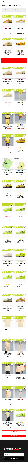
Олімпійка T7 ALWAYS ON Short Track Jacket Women (7, 401)
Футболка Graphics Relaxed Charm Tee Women (20, 331)
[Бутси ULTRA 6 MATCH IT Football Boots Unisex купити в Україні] (20, 232)
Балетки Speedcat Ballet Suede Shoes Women (20, 82)
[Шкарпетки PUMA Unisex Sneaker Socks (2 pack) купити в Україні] (7, 163)
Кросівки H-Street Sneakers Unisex (20, 53)
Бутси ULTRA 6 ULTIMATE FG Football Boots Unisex (7, 218)
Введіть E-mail (7, 454)
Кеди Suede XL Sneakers (20, 308)
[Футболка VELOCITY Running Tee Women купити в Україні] (7, 415)
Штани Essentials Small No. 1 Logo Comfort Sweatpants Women (20, 354)
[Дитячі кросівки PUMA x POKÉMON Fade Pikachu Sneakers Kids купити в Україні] (20, 186)
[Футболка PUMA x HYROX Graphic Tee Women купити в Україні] (7, 140)
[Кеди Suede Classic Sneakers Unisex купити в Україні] (20, 21)
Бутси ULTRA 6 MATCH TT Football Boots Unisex (20, 218)
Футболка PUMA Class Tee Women (8, 331)
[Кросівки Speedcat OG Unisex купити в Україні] (7, 21)
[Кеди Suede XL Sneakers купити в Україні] (20, 300)
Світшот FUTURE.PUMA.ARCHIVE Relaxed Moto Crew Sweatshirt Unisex (20, 378)
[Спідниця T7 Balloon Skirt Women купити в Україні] (20, 118)
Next (11, 28)
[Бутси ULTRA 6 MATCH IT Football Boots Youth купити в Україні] (20, 277)
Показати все (14, 435)
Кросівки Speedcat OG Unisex (7, 29)
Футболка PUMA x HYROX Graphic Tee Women (8, 149)
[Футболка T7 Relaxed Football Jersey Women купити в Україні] (7, 118)
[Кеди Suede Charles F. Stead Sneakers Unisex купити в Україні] (7, 95)
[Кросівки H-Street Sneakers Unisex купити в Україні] (20, 44)
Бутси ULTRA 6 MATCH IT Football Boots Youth (20, 286)
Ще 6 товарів (14, 431)
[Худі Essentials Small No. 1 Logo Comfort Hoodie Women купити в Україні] (7, 368)
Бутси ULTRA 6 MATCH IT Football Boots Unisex (20, 241)
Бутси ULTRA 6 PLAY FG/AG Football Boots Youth (20, 264)
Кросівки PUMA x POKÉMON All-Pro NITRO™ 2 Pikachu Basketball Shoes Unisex (20, 149)
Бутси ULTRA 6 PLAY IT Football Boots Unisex (7, 241)
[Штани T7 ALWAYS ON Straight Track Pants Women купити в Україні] (20, 95)
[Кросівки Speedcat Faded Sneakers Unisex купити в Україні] (7, 44)
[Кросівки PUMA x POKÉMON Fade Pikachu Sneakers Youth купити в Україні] (7, 186)
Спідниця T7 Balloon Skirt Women (20, 127)
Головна (5, 1)
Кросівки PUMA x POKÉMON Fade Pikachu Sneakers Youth (7, 195)
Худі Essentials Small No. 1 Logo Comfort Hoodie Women (7, 377)
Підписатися (14, 458)
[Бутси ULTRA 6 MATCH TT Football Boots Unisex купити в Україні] (20, 209)
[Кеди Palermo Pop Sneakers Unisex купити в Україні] (7, 300)
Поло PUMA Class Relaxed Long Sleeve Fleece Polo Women (8, 354)
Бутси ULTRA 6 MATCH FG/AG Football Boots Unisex (20, 424)
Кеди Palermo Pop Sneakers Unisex (7, 309)
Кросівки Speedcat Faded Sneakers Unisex (7, 53)
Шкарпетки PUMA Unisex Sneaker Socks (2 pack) (8, 173)
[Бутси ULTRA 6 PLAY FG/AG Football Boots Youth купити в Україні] (20, 254)
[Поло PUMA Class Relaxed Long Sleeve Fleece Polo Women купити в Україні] (7, 345)
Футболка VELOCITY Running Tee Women (7, 424)
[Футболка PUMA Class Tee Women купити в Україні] (7, 322)
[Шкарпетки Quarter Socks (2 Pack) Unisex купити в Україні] (20, 163)
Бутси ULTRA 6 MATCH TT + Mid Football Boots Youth (7, 286)
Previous (16, 28)
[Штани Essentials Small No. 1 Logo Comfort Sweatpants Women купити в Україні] (20, 345)
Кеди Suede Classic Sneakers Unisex (20, 30)
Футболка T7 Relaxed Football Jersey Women (7, 127)
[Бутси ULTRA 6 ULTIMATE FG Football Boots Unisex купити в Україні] (7, 209)
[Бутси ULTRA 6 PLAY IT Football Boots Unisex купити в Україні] (7, 232)
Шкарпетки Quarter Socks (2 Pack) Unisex (20, 173)
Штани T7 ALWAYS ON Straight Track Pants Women (20, 104)
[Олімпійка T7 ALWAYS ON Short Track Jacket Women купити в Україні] (7, 392)
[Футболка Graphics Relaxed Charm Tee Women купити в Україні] (20, 322)
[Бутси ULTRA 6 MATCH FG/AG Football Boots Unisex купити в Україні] (20, 415)
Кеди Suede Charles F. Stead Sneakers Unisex (7, 104)
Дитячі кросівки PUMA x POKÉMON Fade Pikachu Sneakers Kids (20, 195)
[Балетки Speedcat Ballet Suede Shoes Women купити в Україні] (20, 72)
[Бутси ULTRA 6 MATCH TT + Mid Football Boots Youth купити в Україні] (7, 277)
